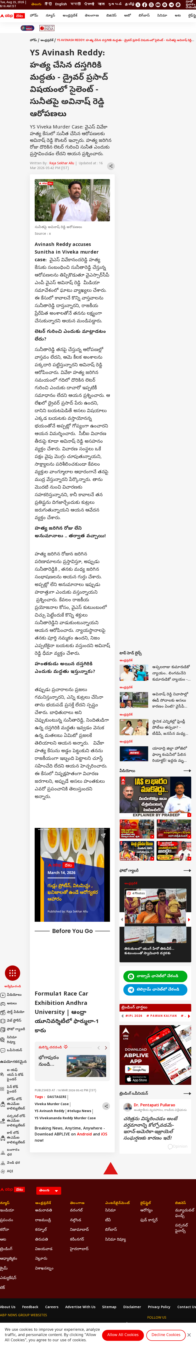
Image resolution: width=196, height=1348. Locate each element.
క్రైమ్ (4, 1268)
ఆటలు (12, 1004)
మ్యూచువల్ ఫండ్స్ (184, 1213)
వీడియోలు (14, 995)
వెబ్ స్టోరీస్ (14, 1021)
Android (84, 1134)
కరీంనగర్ (77, 1239)
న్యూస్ (50, 16)
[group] (72, 1066)
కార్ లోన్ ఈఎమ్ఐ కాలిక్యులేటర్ (16, 1138)
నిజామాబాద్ (79, 1230)
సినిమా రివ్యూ (12, 1040)
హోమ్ (34, 16)
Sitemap (109, 1307)
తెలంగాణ (92, 16)
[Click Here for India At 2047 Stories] (27, 28)
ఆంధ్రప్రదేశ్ (70, 16)
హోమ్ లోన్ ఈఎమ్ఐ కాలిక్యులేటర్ (16, 1104)
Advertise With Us (80, 1307)
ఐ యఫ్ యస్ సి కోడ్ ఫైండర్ (15, 1075)
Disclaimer (132, 1307)
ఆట (178, 16)
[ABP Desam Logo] (12, 16)
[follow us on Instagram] (165, 5)
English (61, 4)
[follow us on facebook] (144, 5)
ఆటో (127, 16)
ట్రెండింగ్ (6, 1249)
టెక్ (2, 1288)
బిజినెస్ (111, 16)
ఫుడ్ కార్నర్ (149, 1220)
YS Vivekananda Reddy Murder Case (65, 1118)
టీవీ (108, 1220)
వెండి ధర (13, 1163)
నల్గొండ (75, 1220)
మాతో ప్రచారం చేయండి (191, 5)
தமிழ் (130, 4)
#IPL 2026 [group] (133, 1016)
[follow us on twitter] (138, 5)
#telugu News (79, 1111)
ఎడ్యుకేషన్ (8, 1278)
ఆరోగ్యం (146, 1210)
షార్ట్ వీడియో (15, 1012)
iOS (104, 1134)
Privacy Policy (159, 1307)
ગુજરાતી (114, 4)
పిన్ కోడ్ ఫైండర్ (12, 1089)
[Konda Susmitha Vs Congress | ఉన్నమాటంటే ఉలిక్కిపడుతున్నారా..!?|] (137, 851)
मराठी (76, 4)
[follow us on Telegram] (171, 5)
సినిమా (162, 16)
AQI (10, 1171)
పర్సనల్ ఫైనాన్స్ (181, 1228)
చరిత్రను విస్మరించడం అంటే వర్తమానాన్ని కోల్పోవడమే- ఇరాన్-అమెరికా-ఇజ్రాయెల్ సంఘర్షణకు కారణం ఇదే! (150, 1129)
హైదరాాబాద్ (79, 1249)
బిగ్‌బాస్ (144, 16)
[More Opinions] (187, 1093)
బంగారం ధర (13, 1152)
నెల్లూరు (41, 1259)
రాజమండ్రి (43, 1220)
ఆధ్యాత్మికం (8, 1259)
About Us (7, 1307)
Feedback (30, 1307)
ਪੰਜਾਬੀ (89, 4)
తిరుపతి (41, 1239)
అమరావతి (43, 1210)
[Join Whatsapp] (178, 5)
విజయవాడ (44, 1249)
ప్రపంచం (6, 1220)
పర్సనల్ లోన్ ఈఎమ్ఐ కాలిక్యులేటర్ (16, 1121)
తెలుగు (36, 4)
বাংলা (101, 4)
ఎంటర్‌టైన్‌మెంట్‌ (115, 1203)
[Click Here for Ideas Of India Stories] (46, 28)
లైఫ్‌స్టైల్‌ (145, 1203)
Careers (51, 1307)
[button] (12, 977)
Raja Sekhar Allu (61, 163)
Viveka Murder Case (52, 1104)
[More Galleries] (187, 870)
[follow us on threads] (151, 5)
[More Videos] (187, 771)
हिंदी (48, 4)
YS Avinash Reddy (50, 1111)
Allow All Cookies (123, 1335)
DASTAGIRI (56, 1097)
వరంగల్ (76, 1210)
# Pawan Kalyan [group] (161, 1016)
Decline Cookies (166, 1335)
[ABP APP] (137, 1069)
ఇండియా (7, 1210)
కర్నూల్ (41, 1230)
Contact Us (186, 1307)
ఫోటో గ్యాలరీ (16, 1029)
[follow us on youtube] (158, 5)
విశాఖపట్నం (44, 1268)
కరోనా (4, 1230)
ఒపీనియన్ (14, 1050)
